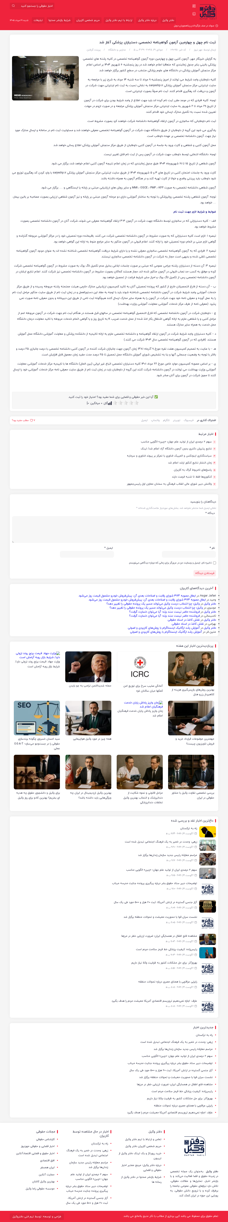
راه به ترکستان (204, 1035)
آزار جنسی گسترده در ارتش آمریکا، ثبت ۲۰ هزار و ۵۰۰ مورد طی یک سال (171, 1070)
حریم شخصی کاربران (88, 20)
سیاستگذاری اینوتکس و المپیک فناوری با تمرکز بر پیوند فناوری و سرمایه (171, 456)
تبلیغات (38, 20)
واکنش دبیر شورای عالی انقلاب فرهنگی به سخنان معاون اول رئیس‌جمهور (171, 484)
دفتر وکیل (168, 20)
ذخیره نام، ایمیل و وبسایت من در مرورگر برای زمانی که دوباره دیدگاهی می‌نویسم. (170, 563)
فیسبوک (188, 420)
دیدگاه (210, 513)
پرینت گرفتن (93, 50)
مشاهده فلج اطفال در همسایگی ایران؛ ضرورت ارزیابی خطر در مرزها (175, 1084)
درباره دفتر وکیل (147, 20)
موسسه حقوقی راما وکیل (40, 1189)
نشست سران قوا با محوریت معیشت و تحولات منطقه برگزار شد (176, 1077)
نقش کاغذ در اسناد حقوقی (184, 620)
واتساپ (155, 420)
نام (212, 548)
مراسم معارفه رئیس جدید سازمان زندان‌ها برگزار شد (183, 1049)
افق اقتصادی (47, 1160)
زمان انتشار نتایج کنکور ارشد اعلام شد (191, 463)
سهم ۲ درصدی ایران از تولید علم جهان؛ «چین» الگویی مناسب (178, 442)
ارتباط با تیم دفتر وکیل (119, 20)
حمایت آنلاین (47, 1174)
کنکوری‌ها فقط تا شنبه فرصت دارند (193, 477)
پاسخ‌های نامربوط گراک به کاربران (194, 470)
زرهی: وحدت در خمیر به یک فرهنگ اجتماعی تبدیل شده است (176, 1042)
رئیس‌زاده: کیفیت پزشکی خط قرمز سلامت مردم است (182, 1091)
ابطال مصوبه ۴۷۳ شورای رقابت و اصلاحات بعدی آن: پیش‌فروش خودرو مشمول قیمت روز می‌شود (137, 596)
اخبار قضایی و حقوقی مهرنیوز (38, 1146)
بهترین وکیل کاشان (43, 1181)
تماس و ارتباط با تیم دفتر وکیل (143, 1139)
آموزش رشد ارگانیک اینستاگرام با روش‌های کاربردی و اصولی (164, 628)
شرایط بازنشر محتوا (60, 20)
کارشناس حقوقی (45, 1139)
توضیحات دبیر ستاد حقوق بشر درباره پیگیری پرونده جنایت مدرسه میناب (170, 1063)
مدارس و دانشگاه (117, 50)
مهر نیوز (198, 50)
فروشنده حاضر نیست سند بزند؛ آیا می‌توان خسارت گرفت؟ (164, 612)
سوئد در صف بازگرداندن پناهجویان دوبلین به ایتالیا (188, 25)
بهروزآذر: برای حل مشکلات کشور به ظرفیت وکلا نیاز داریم (180, 1098)
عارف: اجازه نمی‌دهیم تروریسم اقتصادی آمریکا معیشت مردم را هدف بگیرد (170, 1112)
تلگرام (166, 420)
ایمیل (144, 420)
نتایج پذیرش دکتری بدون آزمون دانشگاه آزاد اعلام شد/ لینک (178, 449)
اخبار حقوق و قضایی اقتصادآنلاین (35, 1153)
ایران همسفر (47, 1167)
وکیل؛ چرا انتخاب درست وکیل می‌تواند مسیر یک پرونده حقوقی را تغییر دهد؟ (153, 604)
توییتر (176, 420)
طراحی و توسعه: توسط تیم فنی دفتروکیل (36, 1216)
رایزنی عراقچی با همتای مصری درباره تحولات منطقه (183, 1105)
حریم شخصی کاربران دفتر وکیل (143, 1146)
